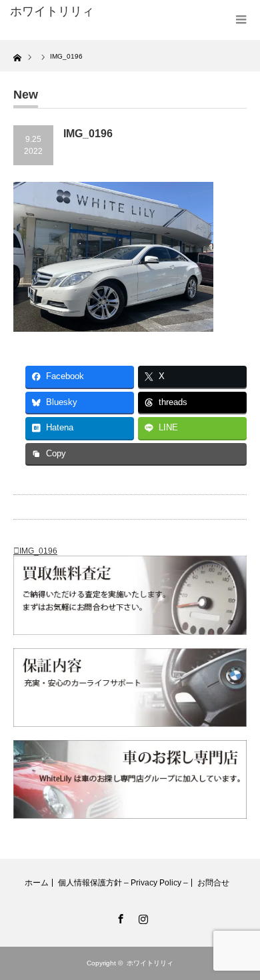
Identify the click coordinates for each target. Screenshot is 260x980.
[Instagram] (141, 917)
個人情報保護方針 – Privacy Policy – (123, 883)
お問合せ (213, 883)
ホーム (37, 883)
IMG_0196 (38, 551)
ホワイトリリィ (52, 11)
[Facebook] (119, 917)
